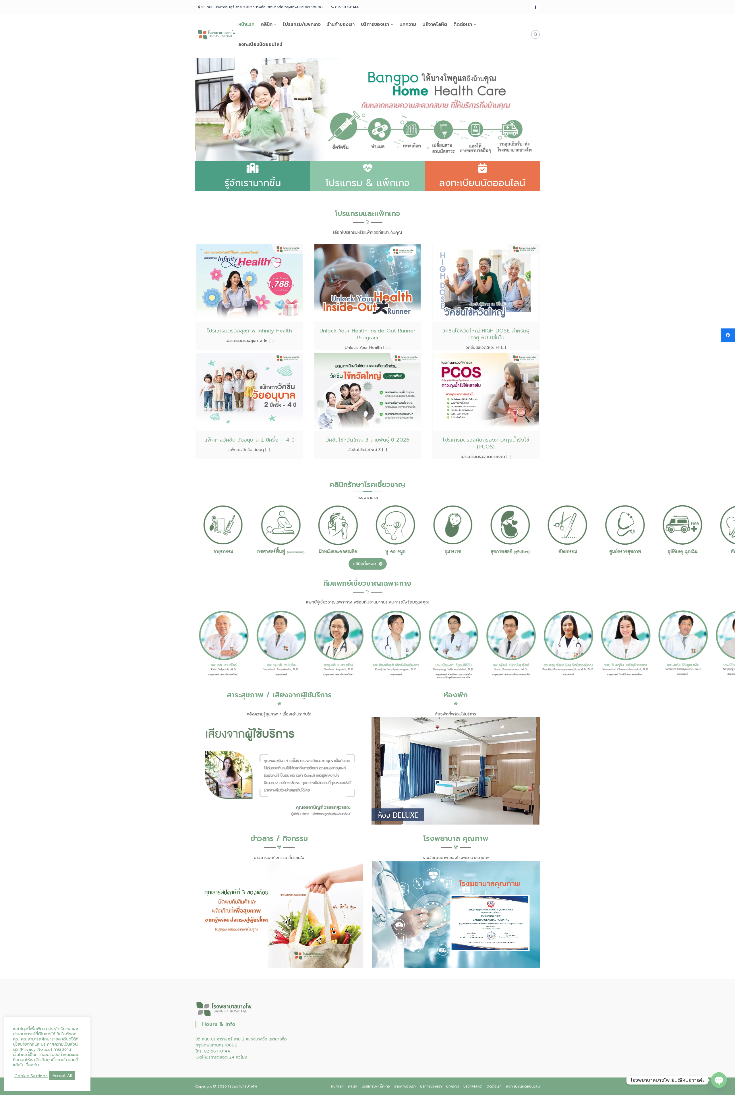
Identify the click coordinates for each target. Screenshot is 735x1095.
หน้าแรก (246, 24)
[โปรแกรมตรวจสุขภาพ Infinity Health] (249, 283)
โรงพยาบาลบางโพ (242, 1086)
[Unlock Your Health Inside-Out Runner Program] (367, 283)
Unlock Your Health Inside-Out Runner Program (367, 334)
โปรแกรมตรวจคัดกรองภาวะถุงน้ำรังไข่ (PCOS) (486, 443)
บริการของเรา (375, 24)
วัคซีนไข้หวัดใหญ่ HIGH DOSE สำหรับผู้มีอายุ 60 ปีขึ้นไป (485, 334)
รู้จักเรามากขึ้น (252, 183)
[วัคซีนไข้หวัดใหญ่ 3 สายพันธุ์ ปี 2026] (367, 392)
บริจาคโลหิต (434, 24)
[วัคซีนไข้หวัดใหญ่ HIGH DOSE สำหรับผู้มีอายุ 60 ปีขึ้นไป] (486, 283)
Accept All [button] (62, 1075)
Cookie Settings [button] (31, 1075)
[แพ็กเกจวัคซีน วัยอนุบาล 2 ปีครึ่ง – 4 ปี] (249, 392)
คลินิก (266, 24)
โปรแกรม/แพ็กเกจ (302, 24)
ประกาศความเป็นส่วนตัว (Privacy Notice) (45, 1047)
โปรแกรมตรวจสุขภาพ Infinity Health (249, 331)
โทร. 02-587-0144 (213, 1051)
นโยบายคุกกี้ (23, 1044)
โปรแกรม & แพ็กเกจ (368, 183)
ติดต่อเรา (462, 24)
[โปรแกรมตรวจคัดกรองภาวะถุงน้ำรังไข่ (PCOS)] (486, 392)
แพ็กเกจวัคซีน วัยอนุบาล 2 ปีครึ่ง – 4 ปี (249, 440)
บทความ (407, 24)
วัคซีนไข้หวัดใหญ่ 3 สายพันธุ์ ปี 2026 (367, 440)
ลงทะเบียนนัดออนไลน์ (260, 44)
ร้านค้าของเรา (341, 24)
